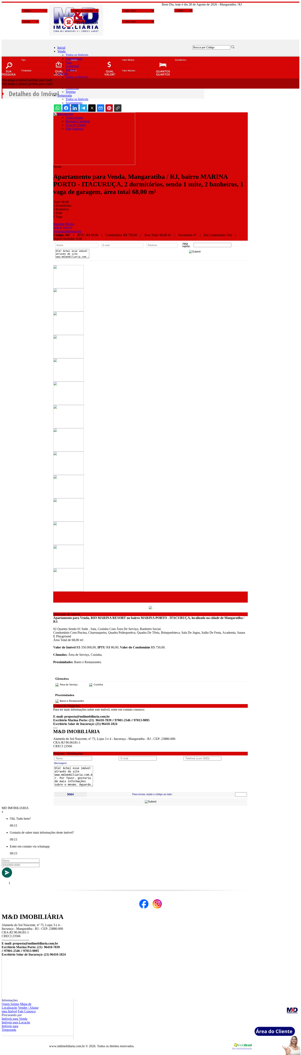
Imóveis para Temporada (10, 1027)
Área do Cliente (76, 125)
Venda (61, 51)
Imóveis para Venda (14, 1018)
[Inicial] (76, 34)
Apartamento (74, 58)
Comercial (72, 66)
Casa (69, 62)
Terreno (71, 69)
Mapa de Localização (16, 1005)
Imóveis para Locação (16, 1022)
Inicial (61, 47)
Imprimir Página (63, 224)
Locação (62, 73)
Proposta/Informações (67, 231)
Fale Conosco (74, 128)
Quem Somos (74, 117)
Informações (65, 114)
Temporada (64, 95)
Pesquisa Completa (78, 121)
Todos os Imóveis (77, 55)
